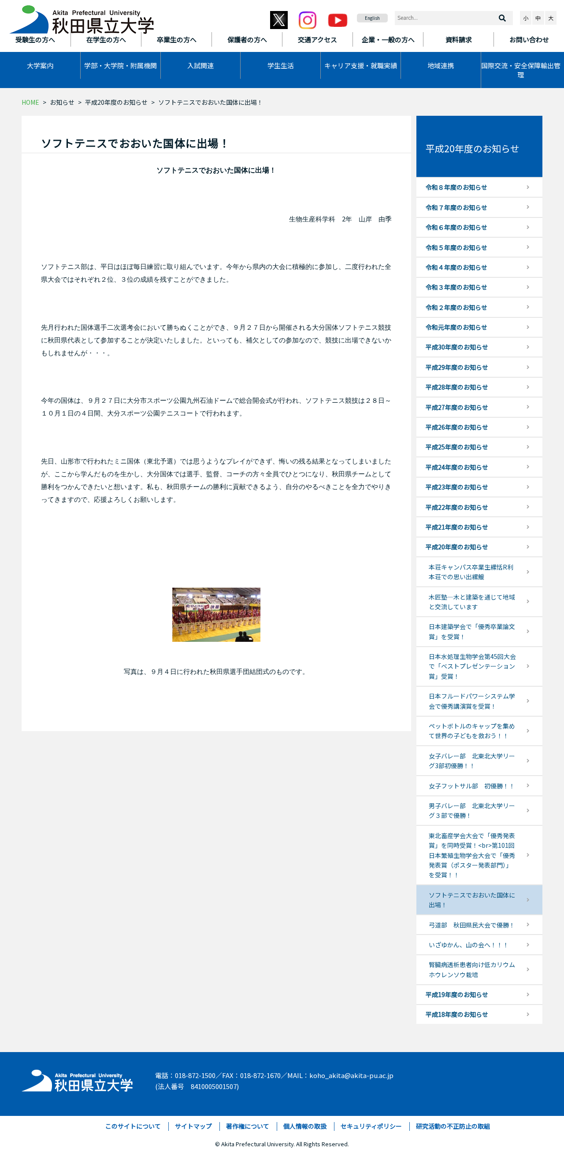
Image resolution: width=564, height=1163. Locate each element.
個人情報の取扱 (305, 1126)
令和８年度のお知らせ (456, 187)
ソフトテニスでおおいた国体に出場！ (472, 900)
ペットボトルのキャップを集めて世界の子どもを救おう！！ (472, 730)
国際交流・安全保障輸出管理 (520, 70)
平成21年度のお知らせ (457, 527)
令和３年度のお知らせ (456, 287)
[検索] (502, 18)
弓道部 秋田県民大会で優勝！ (472, 924)
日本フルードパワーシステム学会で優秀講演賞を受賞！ (472, 701)
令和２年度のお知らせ (456, 307)
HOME (30, 102)
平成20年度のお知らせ (116, 102)
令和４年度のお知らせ (456, 267)
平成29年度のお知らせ (457, 367)
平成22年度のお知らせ (457, 507)
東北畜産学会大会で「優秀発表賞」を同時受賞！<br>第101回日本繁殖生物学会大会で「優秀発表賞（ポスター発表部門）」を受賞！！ (472, 855)
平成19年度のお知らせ (457, 994)
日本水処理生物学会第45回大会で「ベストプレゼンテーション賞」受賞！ (472, 666)
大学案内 (40, 65)
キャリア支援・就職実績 (360, 65)
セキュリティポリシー (371, 1126)
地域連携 (440, 65)
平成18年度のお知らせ (457, 1014)
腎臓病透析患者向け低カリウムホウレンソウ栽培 (472, 969)
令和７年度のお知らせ (456, 207)
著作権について (247, 1126)
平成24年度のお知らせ (457, 467)
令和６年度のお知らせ (456, 227)
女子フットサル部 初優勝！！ (472, 785)
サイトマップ (193, 1126)
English (372, 18)
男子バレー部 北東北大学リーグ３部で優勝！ (472, 810)
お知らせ (62, 102)
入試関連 (200, 65)
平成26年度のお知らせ (457, 427)
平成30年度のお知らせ (457, 346)
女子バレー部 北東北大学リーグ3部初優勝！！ (472, 760)
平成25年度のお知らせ (457, 446)
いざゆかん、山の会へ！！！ (469, 944)
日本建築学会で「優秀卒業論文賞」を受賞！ (472, 631)
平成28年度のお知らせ (457, 387)
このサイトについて (133, 1126)
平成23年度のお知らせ (457, 486)
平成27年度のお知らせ (457, 407)
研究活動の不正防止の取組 (453, 1126)
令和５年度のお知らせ (456, 247)
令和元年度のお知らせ (456, 327)
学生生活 (280, 65)
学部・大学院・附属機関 (120, 65)
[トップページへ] (78, 1078)
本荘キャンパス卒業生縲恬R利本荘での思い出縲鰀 (471, 572)
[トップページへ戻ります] (81, 17)
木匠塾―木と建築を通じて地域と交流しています (472, 602)
